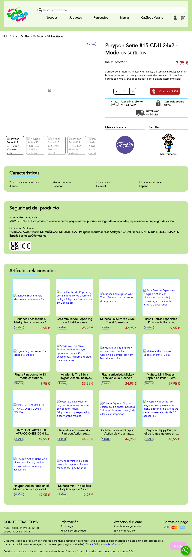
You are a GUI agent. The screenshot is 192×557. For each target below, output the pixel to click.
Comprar (168, 91)
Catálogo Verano (152, 18)
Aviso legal (67, 526)
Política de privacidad (73, 530)
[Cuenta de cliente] (175, 17)
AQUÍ (132, 551)
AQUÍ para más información (108, 544)
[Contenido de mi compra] (182, 17)
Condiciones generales (127, 526)
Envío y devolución (125, 530)
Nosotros (52, 18)
